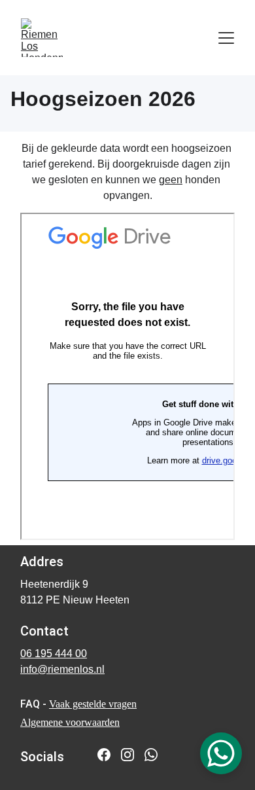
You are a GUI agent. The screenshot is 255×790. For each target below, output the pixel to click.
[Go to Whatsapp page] (151, 754)
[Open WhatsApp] (221, 753)
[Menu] (226, 38)
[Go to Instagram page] (127, 754)
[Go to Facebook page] (103, 754)
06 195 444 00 (53, 653)
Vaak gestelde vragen (93, 703)
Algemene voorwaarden (70, 722)
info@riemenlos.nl (62, 669)
